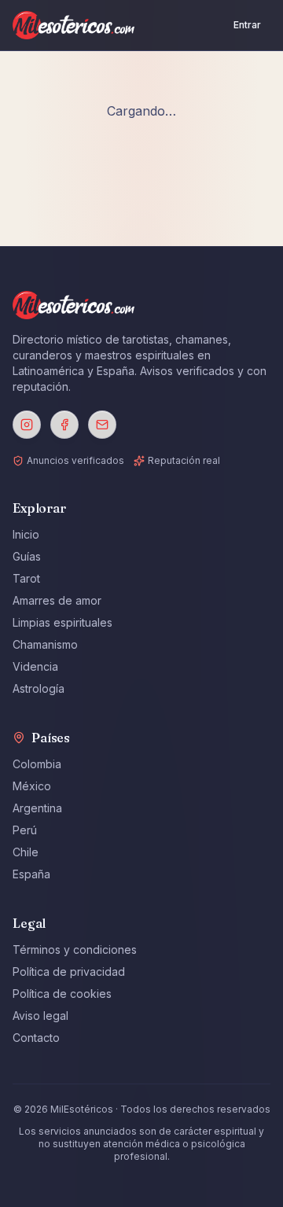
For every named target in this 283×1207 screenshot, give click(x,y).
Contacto (36, 1037)
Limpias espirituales (62, 622)
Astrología (38, 688)
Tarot (26, 578)
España (31, 874)
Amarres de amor (57, 600)
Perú (25, 830)
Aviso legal (40, 1015)
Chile (26, 852)
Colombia (37, 764)
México (32, 786)
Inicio (26, 534)
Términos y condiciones (75, 949)
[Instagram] (27, 424)
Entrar (247, 25)
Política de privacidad (69, 971)
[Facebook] (64, 424)
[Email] (102, 424)
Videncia (35, 666)
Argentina (37, 808)
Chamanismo (45, 644)
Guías (27, 556)
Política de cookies (62, 993)
